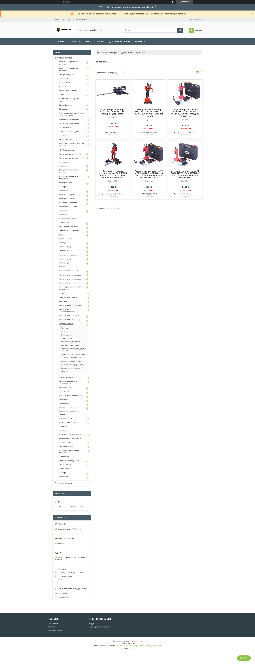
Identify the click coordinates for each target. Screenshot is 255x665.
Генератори (63, 211)
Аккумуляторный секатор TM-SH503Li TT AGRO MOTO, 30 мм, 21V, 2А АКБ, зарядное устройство (149, 113)
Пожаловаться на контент (126, 646)
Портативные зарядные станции (68, 413)
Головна (59, 42)
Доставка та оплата (119, 42)
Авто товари (64, 162)
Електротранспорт (66, 75)
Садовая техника (126, 52)
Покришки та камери (67, 91)
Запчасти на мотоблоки (68, 271)
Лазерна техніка (65, 139)
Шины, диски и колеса (68, 297)
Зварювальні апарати (68, 203)
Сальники (63, 430)
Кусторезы (64, 371)
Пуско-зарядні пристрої (68, 227)
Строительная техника (68, 408)
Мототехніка (64, 166)
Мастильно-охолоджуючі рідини (69, 100)
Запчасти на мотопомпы (69, 316)
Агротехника (64, 392)
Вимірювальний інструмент (70, 438)
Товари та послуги (109, 52)
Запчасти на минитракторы (70, 275)
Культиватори (64, 83)
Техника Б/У (63, 426)
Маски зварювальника (68, 207)
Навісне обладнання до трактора (68, 63)
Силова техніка (65, 127)
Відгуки (100, 42)
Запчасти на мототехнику (69, 283)
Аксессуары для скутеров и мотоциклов (70, 288)
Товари (72, 42)
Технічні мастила (66, 469)
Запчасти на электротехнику (70, 396)
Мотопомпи (63, 215)
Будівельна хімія (66, 251)
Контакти (140, 42)
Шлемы (61, 293)
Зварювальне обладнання (69, 132)
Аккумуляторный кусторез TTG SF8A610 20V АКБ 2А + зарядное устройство (113, 112)
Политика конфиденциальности (149, 646)
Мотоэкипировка (65, 418)
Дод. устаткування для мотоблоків (68, 177)
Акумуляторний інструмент (70, 434)
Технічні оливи (64, 95)
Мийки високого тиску (67, 219)
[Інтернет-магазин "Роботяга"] (64, 35)
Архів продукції (65, 247)
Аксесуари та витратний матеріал (69, 451)
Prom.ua (139, 641)
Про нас (88, 42)
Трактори (62, 187)
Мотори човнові (65, 239)
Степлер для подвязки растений (73, 354)
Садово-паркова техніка (69, 123)
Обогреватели (65, 404)
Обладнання (64, 109)
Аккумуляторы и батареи (69, 422)
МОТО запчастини (66, 150)
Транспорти (63, 79)
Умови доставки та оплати (100, 627)
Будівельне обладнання (69, 119)
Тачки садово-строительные (71, 361)
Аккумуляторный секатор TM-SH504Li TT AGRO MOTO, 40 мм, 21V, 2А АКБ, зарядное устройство (185, 113)
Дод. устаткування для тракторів (68, 171)
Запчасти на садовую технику (71, 305)
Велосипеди (64, 263)
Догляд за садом (66, 183)
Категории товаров (63, 58)
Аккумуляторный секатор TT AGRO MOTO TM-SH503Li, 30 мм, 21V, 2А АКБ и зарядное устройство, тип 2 (149, 174)
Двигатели (63, 301)
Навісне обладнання (67, 195)
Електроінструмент (66, 105)
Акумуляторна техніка (68, 255)
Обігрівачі (63, 136)
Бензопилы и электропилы (71, 358)
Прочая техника (65, 388)
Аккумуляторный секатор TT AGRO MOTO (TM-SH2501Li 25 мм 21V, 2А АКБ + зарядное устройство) (185, 174)
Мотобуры (64, 328)
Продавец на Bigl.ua (127, 643)
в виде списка (201, 73)
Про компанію (54, 624)
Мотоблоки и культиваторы (70, 342)
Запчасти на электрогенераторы (67, 310)
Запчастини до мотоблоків (70, 154)
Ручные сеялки (66, 338)
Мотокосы (64, 331)
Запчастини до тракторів (69, 158)
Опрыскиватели (67, 335)
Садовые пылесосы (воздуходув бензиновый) (73, 350)
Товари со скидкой (63, 483)
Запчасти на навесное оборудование (68, 382)
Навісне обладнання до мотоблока (68, 69)
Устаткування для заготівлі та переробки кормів (71, 114)
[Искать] (180, 30)
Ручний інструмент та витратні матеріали (71, 144)
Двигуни (62, 267)
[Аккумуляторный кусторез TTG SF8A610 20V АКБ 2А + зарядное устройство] (113, 93)
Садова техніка (65, 442)
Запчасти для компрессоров (70, 320)
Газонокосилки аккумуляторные (72, 365)
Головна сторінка (55, 630)
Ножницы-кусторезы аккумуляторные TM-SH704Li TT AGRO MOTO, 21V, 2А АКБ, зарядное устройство (113, 174)
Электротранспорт (66, 377)
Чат (246, 658)
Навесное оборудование (70, 345)
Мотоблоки (63, 191)
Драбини (62, 87)
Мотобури (63, 243)
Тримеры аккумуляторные (70, 368)
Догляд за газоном (67, 199)
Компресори (64, 223)
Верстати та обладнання (69, 461)
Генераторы (63, 400)
